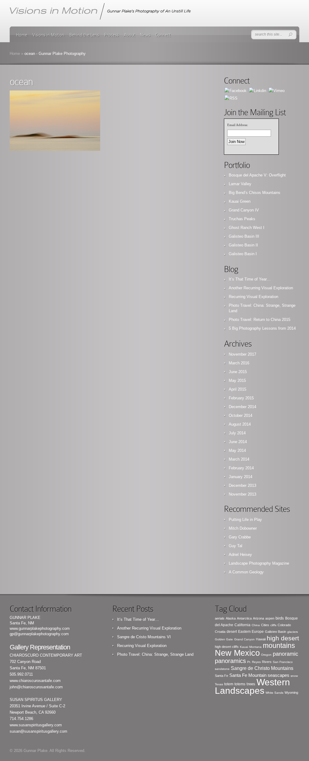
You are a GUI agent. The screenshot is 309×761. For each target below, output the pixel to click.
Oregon (266, 654)
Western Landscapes (252, 686)
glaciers (292, 631)
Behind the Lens (84, 35)
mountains (279, 645)
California (242, 625)
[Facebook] (235, 90)
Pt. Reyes (254, 662)
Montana (255, 646)
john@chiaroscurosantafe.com (36, 687)
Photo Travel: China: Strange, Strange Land (155, 654)
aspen (269, 618)
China (256, 625)
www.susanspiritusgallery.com (36, 725)
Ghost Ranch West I (246, 227)
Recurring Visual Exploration (253, 296)
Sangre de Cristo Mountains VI (144, 637)
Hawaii (261, 639)
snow (294, 675)
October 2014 (240, 415)
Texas (219, 684)
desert (232, 631)
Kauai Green (239, 201)
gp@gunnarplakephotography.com (39, 634)
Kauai (244, 646)
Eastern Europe (251, 631)
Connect (162, 35)
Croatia (220, 631)
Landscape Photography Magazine (259, 563)
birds (280, 618)
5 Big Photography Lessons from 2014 (262, 328)
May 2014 (237, 450)
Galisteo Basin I (243, 254)
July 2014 (237, 433)
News (145, 35)
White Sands (274, 692)
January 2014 (240, 476)
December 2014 (242, 406)
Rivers (267, 662)
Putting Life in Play (245, 519)
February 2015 (241, 398)
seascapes (278, 675)
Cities (265, 625)
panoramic (285, 654)
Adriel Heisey (240, 554)
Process (111, 35)
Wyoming (291, 692)
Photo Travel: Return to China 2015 (259, 319)
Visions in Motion (48, 35)
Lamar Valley (240, 184)
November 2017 (242, 354)
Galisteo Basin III (244, 236)
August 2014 (240, 424)
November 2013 (242, 494)
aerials (220, 618)
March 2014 (239, 459)
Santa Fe (221, 675)
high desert (283, 638)
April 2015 (237, 389)
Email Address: (237, 125)
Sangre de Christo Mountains (262, 668)
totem (228, 684)
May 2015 (237, 380)
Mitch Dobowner (243, 528)
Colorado (284, 625)
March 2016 (239, 363)
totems (239, 684)
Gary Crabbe (240, 537)
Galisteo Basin (275, 631)
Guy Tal (235, 546)
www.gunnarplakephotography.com (40, 628)
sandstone (222, 669)
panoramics (230, 661)
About (129, 35)
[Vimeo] (276, 90)
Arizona (258, 618)
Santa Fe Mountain (247, 675)
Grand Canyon (244, 639)
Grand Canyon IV (244, 210)
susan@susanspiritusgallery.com (38, 731)
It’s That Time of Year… (250, 279)
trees (251, 684)
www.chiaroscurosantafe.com (35, 680)
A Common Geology (246, 572)
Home (21, 35)
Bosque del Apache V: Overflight (257, 175)
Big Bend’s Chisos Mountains (254, 192)
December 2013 (242, 485)
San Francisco (283, 662)
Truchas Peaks (242, 219)
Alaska (231, 618)
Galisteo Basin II (243, 245)
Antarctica (244, 618)
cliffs (273, 625)
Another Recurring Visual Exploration (261, 288)
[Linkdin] (257, 90)
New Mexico (237, 653)
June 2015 (238, 371)
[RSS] (231, 98)
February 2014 (241, 468)
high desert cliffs (227, 646)
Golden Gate (224, 639)
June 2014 (238, 441)
